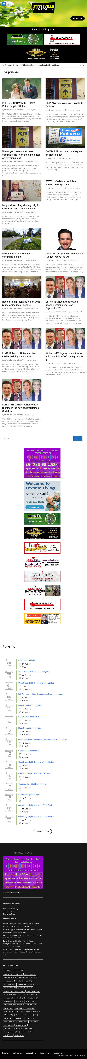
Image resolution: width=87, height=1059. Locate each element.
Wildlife (8, 1035)
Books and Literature (13, 974)
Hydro (19, 1001)
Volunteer (26, 1032)
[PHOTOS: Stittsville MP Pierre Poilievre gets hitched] (21, 88)
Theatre (29, 1028)
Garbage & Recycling (28, 994)
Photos (8, 1015)
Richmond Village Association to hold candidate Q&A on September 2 (65, 356)
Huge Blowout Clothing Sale (29, 705)
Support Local (8, 911)
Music (8, 1008)
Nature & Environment (24, 1008)
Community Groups (28, 978)
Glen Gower (52, 158)
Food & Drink (33, 991)
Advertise (31, 1053)
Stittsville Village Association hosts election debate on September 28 (62, 305)
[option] (45, 65)
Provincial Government (24, 1018)
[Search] (77, 438)
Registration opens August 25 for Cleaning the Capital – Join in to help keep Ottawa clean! (40, 65)
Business (30, 974)
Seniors (8, 1025)
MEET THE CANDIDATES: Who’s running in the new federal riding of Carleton (21, 407)
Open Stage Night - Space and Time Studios (36, 683)
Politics (8, 1018)
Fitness (19, 991)
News (8, 1011)
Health (21, 998)
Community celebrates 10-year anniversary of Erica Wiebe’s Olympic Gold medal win (22, 952)
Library (30, 1001)
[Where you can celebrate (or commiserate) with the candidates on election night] (21, 137)
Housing (8, 1001)
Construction (10, 981)
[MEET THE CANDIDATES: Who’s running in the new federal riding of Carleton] (21, 390)
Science (34, 1022)
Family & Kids (26, 988)
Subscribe (18, 1053)
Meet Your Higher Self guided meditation (34, 773)
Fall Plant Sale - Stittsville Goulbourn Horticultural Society (41, 694)
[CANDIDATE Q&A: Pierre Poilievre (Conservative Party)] (65, 239)
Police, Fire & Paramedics (26, 1015)
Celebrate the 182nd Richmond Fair (32, 784)
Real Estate (9, 1022)
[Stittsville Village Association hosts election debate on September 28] (65, 287)
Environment (10, 988)
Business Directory (10, 909)
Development (25, 981)
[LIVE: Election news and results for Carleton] (65, 88)
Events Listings (9, 914)
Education (9, 984)
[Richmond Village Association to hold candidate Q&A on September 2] (65, 338)
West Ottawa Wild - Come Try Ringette (33, 671)
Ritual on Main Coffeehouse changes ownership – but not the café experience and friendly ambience (22, 943)
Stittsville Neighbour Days (28, 794)
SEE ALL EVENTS (42, 831)
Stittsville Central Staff (13, 110)
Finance (8, 991)
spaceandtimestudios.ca (13, 893)
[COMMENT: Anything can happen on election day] (65, 137)
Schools (22, 1022)
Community (10, 978)
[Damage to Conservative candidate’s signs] (21, 239)
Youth (19, 1035)
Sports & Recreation (13, 1028)
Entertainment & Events (28, 984)
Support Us (45, 1053)
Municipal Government (14, 1005)
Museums (31, 1005)
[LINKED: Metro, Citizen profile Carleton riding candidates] (21, 338)
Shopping (21, 1025)
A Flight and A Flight (26, 660)
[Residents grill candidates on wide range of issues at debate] (21, 287)
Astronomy (18, 971)
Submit (5, 1053)
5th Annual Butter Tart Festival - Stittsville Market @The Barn (42, 739)
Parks (19, 1011)
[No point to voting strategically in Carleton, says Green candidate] (21, 191)
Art (7, 971)
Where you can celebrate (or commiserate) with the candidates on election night (21, 154)
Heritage (33, 998)
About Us (58, 1053)
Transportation (11, 1032)
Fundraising (10, 994)
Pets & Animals (33, 1011)
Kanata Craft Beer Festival (29, 716)
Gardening (9, 998)
